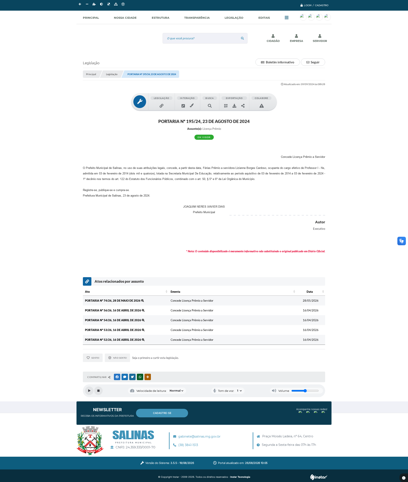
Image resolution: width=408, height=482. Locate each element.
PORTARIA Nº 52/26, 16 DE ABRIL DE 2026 (113, 339)
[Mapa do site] (116, 4)
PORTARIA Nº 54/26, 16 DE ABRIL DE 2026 (113, 320)
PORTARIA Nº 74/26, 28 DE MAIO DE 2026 (113, 300)
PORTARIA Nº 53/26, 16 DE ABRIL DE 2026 (113, 330)
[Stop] (98, 390)
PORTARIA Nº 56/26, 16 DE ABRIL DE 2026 (113, 310)
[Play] (89, 390)
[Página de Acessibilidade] (123, 4)
